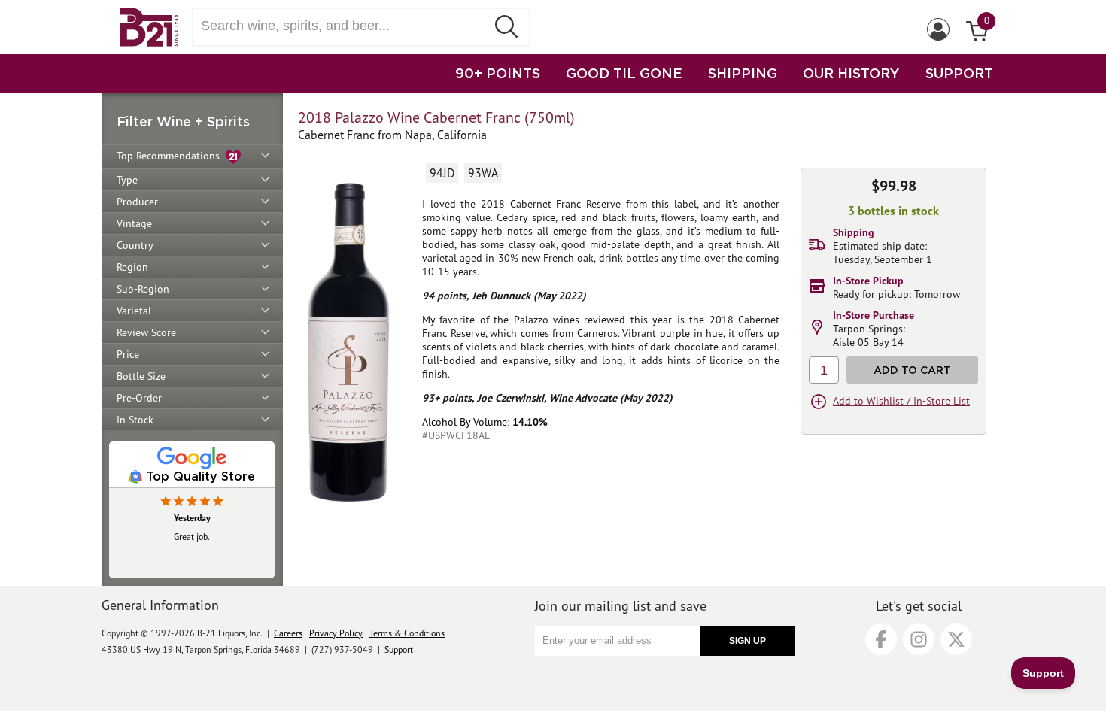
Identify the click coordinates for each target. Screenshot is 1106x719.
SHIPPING (742, 72)
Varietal (134, 310)
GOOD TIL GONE (624, 72)
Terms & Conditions (407, 633)
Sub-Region (143, 289)
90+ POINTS (497, 72)
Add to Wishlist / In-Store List (901, 401)
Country (135, 245)
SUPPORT (959, 72)
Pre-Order (139, 398)
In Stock (135, 419)
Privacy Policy (336, 633)
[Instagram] (918, 639)
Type (127, 180)
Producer (137, 201)
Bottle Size (141, 376)
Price (128, 354)
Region (132, 267)
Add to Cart (912, 369)
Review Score (146, 332)
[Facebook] (881, 639)
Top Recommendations (171, 155)
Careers (288, 633)
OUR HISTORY (851, 72)
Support (398, 649)
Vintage (134, 223)
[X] (956, 639)
